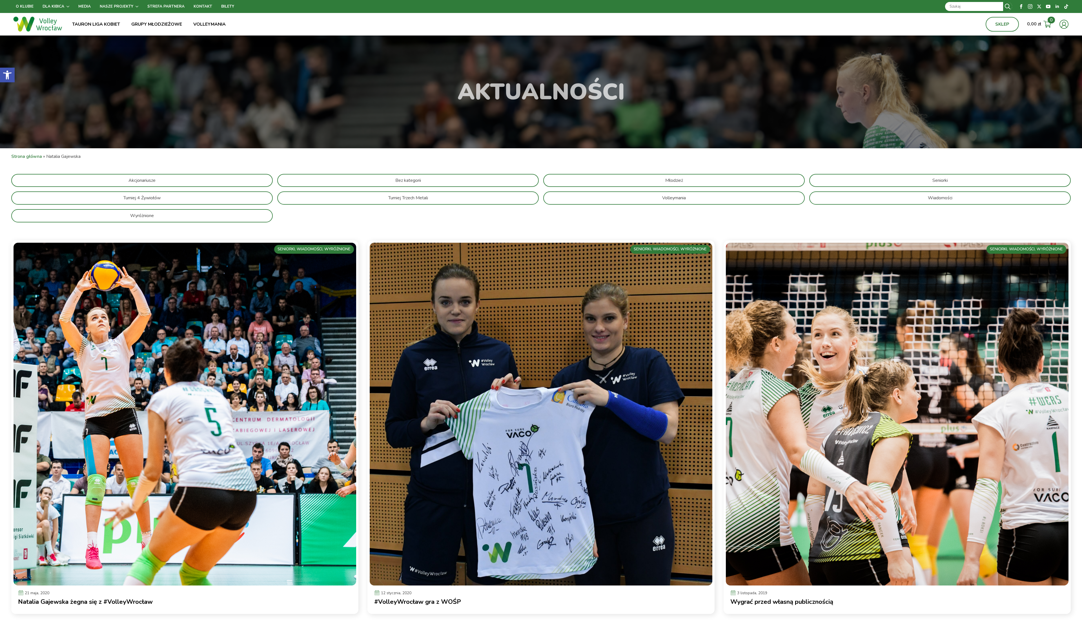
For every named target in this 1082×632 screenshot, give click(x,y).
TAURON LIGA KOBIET (96, 24)
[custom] (1066, 6)
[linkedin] (1057, 6)
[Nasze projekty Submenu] (138, 6)
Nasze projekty (116, 6)
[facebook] (1021, 6)
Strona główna (26, 156)
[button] (7, 75)
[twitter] (1039, 6)
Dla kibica (53, 6)
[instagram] (1030, 6)
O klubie (25, 6)
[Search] (1007, 6)
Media (84, 6)
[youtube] (1048, 6)
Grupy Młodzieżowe (156, 24)
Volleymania (209, 24)
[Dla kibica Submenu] (69, 6)
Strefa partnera (166, 6)
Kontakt (203, 6)
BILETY (227, 6)
